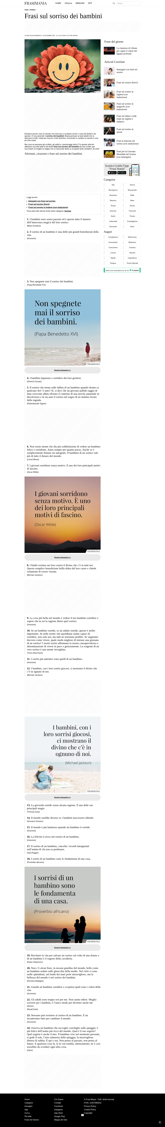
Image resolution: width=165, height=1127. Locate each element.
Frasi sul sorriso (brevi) (39, 204)
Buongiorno (113, 190)
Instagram (58, 1110)
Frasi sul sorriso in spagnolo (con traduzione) (125, 106)
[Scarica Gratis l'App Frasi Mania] (122, 169)
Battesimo (132, 242)
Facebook (58, 1106)
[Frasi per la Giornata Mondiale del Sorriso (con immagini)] (109, 154)
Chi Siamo (58, 1099)
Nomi (132, 226)
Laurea (113, 253)
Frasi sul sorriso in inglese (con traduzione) (48, 207)
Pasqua (113, 263)
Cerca (27, 1113)
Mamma (113, 200)
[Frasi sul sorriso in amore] (109, 130)
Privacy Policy (90, 1106)
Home (27, 1099)
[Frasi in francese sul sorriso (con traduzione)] (109, 142)
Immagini (28, 1106)
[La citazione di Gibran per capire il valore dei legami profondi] (109, 50)
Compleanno (113, 237)
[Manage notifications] (160, 1122)
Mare (132, 200)
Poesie (132, 216)
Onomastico (113, 242)
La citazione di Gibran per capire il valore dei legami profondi (127, 51)
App (26, 1110)
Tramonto (132, 211)
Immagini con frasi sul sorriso (41, 201)
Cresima (132, 247)
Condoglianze (132, 221)
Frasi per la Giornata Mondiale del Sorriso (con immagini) (126, 154)
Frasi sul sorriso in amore (125, 130)
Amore (132, 185)
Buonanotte (132, 190)
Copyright (88, 1113)
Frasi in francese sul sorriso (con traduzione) (127, 142)
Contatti (57, 1103)
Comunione (113, 247)
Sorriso (67, 211)
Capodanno (132, 258)
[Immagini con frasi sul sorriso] (109, 71)
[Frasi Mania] (36, 3)
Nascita (132, 253)
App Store (58, 1113)
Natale (113, 258)
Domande (113, 226)
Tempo (113, 206)
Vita (113, 185)
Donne (132, 206)
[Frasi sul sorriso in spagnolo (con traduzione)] (109, 106)
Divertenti (113, 195)
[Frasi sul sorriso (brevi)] (109, 82)
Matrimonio (132, 237)
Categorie (109, 179)
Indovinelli (113, 221)
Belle (132, 195)
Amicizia (113, 211)
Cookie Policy (90, 1110)
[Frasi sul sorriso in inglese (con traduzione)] (109, 94)
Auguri (108, 231)
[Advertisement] (82, 26)
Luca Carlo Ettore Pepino (68, 35)
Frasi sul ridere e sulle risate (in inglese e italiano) (126, 119)
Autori (113, 216)
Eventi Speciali (132, 263)
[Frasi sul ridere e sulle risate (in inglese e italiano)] (109, 118)
